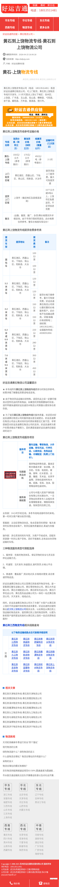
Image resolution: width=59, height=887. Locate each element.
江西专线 (7, 806)
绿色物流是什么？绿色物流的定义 (18, 752)
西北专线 (23, 827)
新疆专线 (23, 846)
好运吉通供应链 (10, 34)
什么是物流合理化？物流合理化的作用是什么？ (25, 756)
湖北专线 (39, 842)
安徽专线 (7, 798)
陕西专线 (23, 850)
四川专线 (7, 838)
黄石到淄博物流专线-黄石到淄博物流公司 (22, 722)
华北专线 (27, 20)
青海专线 (23, 838)
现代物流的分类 (10, 747)
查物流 (46, 883)
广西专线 (39, 850)
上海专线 (7, 817)
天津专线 (23, 798)
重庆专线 (7, 835)
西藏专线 (7, 850)
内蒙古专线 (24, 810)
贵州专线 (7, 842)
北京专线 (23, 794)
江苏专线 (7, 813)
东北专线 (44, 20)
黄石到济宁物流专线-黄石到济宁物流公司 (22, 726)
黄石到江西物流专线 (14, 625)
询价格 (16, 883)
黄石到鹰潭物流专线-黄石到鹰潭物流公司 (22, 708)
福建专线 (7, 802)
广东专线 (39, 846)
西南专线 (10, 27)
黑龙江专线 (40, 802)
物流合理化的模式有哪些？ (15, 766)
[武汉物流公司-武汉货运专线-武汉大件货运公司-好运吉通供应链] (14, 8)
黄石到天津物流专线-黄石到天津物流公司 (22, 693)
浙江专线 (7, 794)
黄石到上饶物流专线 (50, 667)
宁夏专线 (23, 842)
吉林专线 (39, 798)
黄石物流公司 (26, 34)
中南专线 (39, 827)
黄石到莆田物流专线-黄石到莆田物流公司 (22, 698)
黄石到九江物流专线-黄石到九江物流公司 (22, 712)
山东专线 (7, 810)
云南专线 (7, 846)
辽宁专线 (39, 794)
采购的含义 (8, 761)
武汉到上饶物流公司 (16, 609)
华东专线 (10, 20)
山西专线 (23, 806)
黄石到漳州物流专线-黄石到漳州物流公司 (22, 703)
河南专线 (39, 835)
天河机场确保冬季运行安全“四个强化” (20, 742)
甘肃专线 (23, 835)
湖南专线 (39, 838)
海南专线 (39, 854)
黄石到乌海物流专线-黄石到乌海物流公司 (22, 717)
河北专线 (23, 802)
